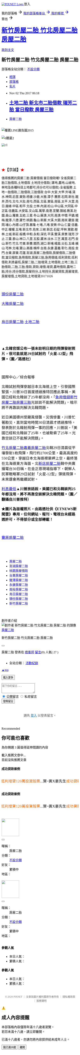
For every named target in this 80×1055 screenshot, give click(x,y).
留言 (38, 652)
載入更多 (8, 677)
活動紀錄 (32, 663)
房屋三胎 (23, 402)
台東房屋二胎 (18, 575)
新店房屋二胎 (49, 463)
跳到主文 (8, 50)
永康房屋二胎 (18, 585)
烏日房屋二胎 (13, 322)
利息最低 (9, 489)
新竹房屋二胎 (18, 603)
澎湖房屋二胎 (18, 566)
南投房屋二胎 (18, 589)
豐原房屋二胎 (13, 537)
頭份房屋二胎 (13, 294)
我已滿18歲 (9, 1047)
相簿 (12, 77)
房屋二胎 (15, 119)
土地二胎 (32, 322)
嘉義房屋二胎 (35, 448)
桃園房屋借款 (18, 570)
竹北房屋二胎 (13, 448)
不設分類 (33, 69)
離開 (22, 1047)
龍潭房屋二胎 (18, 580)
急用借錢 (62, 397)
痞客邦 (29, 652)
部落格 (14, 81)
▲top (5, 670)
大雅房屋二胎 (13, 304)
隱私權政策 (69, 996)
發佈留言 (8, 701)
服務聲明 (42, 1000)
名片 (12, 86)
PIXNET (18, 996)
